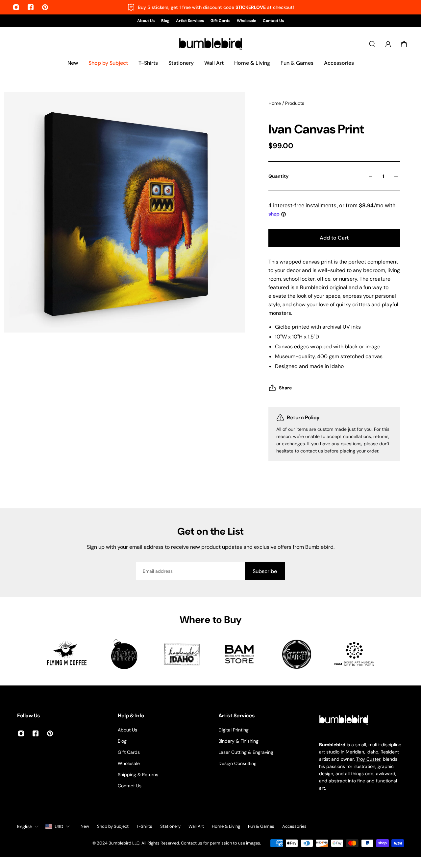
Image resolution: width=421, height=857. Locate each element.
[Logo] (210, 44)
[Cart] (404, 44)
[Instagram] (16, 7)
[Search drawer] (372, 44)
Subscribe (265, 571)
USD (59, 826)
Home (275, 103)
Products (294, 103)
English (24, 826)
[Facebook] (30, 7)
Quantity (278, 176)
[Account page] (388, 44)
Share (285, 388)
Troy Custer (368, 759)
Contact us (191, 843)
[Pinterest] (45, 7)
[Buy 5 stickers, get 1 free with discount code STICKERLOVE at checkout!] (210, 7)
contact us (311, 451)
